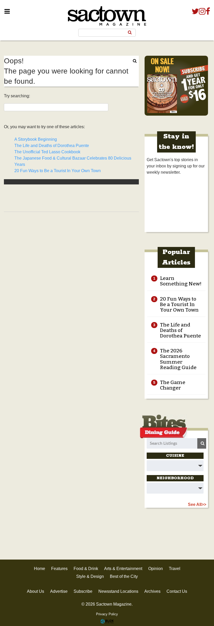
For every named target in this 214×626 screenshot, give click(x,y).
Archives (152, 591)
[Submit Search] (130, 32)
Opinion (155, 568)
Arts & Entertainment (123, 568)
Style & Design (90, 576)
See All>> (197, 504)
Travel (174, 568)
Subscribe (83, 591)
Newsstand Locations (118, 591)
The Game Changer (172, 385)
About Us (35, 591)
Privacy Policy (107, 614)
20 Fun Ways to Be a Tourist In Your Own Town (57, 170)
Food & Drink (86, 568)
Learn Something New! (180, 281)
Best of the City (124, 576)
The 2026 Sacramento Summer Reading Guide (178, 359)
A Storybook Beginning (35, 139)
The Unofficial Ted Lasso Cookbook (47, 152)
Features (59, 568)
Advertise (59, 591)
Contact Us (177, 591)
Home (39, 568)
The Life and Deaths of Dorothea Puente (51, 145)
